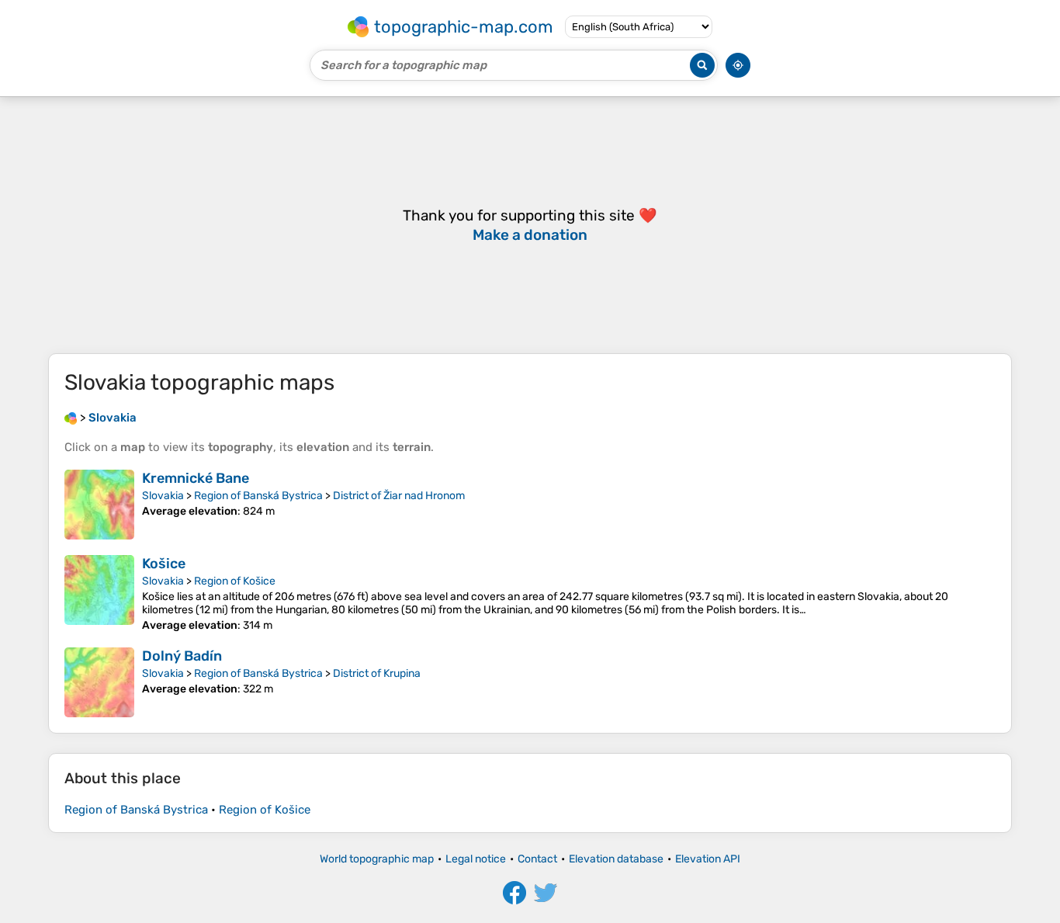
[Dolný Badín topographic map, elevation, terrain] (99, 682)
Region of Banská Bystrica (258, 495)
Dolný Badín (182, 655)
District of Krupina (377, 673)
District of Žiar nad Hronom (399, 495)
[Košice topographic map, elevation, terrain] (99, 593)
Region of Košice (234, 581)
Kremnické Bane (195, 478)
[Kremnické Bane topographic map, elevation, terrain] (99, 505)
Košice (163, 563)
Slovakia (163, 495)
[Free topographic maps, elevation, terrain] (70, 418)
